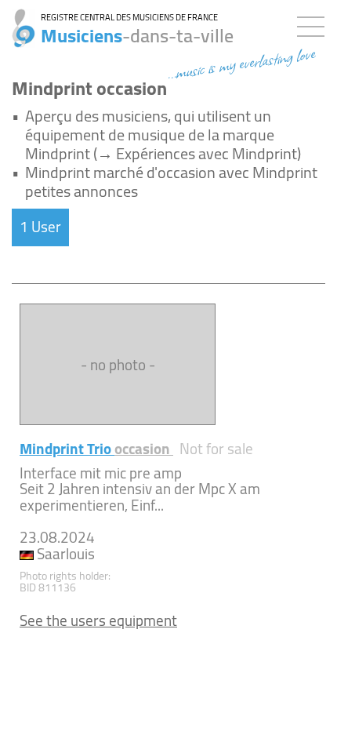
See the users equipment (98, 620)
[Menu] (314, 23)
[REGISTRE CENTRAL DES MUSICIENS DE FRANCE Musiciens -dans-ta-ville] (17, 19)
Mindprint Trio (96, 449)
